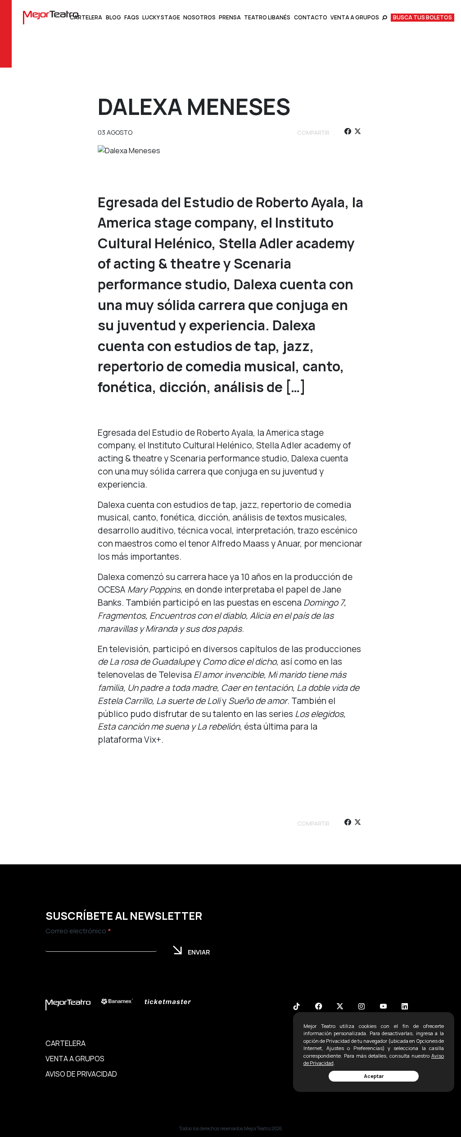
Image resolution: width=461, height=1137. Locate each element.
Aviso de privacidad (81, 1074)
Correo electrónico (78, 931)
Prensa (230, 17)
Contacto (310, 17)
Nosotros (199, 17)
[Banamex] (121, 1001)
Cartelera (86, 17)
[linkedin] (405, 1007)
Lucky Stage (161, 17)
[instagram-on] (361, 1007)
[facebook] (347, 133)
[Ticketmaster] (172, 1001)
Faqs (131, 17)
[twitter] (357, 133)
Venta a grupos (354, 17)
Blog (113, 17)
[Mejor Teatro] (50, 17)
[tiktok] (296, 1007)
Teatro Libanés (267, 17)
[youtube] (383, 1007)
